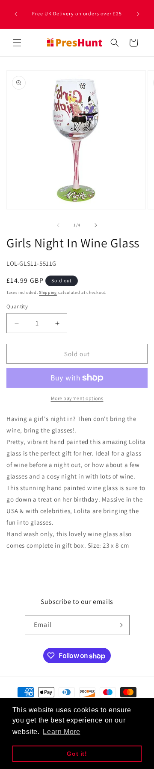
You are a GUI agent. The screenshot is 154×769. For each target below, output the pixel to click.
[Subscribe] (119, 625)
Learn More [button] (61, 731)
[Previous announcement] (15, 14)
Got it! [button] (77, 753)
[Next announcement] (138, 14)
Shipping (48, 292)
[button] (17, 42)
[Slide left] (58, 225)
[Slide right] (95, 225)
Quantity (17, 306)
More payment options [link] (77, 398)
